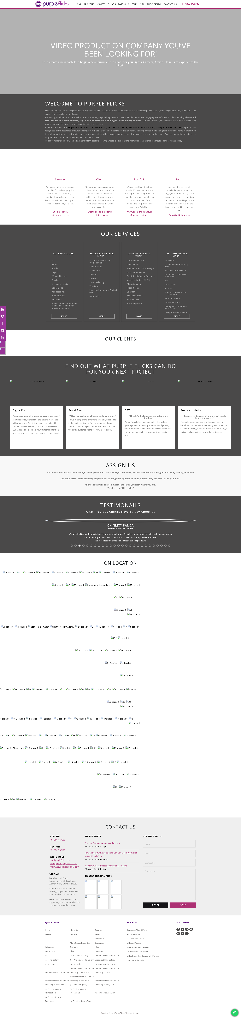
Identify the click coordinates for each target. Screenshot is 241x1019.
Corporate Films (98, 945)
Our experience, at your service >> (60, 213)
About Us (89, 4)
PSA (166, 280)
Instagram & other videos (176, 312)
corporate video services (169, 127)
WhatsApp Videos (172, 302)
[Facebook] (3, 323)
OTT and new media (135, 938)
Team (97, 934)
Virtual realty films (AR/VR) (138, 280)
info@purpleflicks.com (60, 860)
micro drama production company (80, 945)
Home (78, 4)
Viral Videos (57, 299)
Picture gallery (76, 964)
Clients (112, 4)
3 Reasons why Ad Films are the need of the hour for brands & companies (64, 305)
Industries (49, 947)
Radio (54, 264)
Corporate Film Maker (136, 960)
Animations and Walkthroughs (140, 268)
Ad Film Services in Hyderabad (78, 991)
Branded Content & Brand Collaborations (176, 293)
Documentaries (51, 964)
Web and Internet (59, 276)
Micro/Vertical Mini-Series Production (176, 275)
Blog (72, 951)
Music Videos (95, 296)
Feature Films (95, 266)
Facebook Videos (172, 298)
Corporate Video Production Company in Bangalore (107, 982)
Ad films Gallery (52, 960)
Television (93, 286)
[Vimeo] (3, 316)
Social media (57, 287)
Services (98, 930)
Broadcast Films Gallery (105, 960)
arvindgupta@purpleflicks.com (63, 863)
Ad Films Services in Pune (80, 1001)
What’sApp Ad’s (58, 295)
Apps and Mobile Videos (175, 270)
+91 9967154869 (189, 4)
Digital (54, 272)
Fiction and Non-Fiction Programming (99, 261)
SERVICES (100, 4)
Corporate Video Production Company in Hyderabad (82, 970)
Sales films (132, 291)
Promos (93, 278)
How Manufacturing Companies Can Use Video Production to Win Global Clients (111, 854)
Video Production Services (138, 947)
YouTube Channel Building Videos (176, 265)
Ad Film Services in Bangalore (53, 999)
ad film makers (147, 127)
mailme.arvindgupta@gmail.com (64, 866)
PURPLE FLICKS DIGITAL (150, 4)
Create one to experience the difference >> (100, 213)
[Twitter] (3, 344)
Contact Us (170, 4)
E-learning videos (134, 303)
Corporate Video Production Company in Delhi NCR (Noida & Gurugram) (82, 980)
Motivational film (134, 284)
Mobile (55, 268)
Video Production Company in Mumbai (143, 956)
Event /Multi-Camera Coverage (141, 276)
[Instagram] (3, 330)
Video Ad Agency (134, 943)
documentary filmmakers (127, 127)
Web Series (170, 260)
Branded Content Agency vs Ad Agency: (102, 843)
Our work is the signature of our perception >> (139, 213)
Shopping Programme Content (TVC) (103, 291)
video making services (105, 127)
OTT (47, 955)
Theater (55, 280)
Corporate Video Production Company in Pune (107, 970)
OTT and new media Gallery (82, 960)
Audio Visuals (133, 264)
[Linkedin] (3, 337)
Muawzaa (99, 951)
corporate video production (80, 127)
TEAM (134, 4)
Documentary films (135, 260)
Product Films (133, 287)
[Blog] (3, 351)
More (64, 316)
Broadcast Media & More (105, 964)
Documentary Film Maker (137, 951)
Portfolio (123, 4)
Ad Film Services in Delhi (105, 993)
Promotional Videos (136, 272)
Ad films (93, 274)
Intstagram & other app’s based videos (176, 307)
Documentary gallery (79, 955)
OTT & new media (60, 284)
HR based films (133, 299)
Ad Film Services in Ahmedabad (53, 991)
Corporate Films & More (137, 930)
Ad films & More (133, 934)
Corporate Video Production (107, 955)
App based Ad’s (58, 291)
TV (53, 260)
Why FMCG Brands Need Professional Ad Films (106, 865)
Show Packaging (96, 282)
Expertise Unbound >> (179, 215)
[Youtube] (3, 309)
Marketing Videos (135, 295)
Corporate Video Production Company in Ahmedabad (57, 982)
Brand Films (94, 270)
